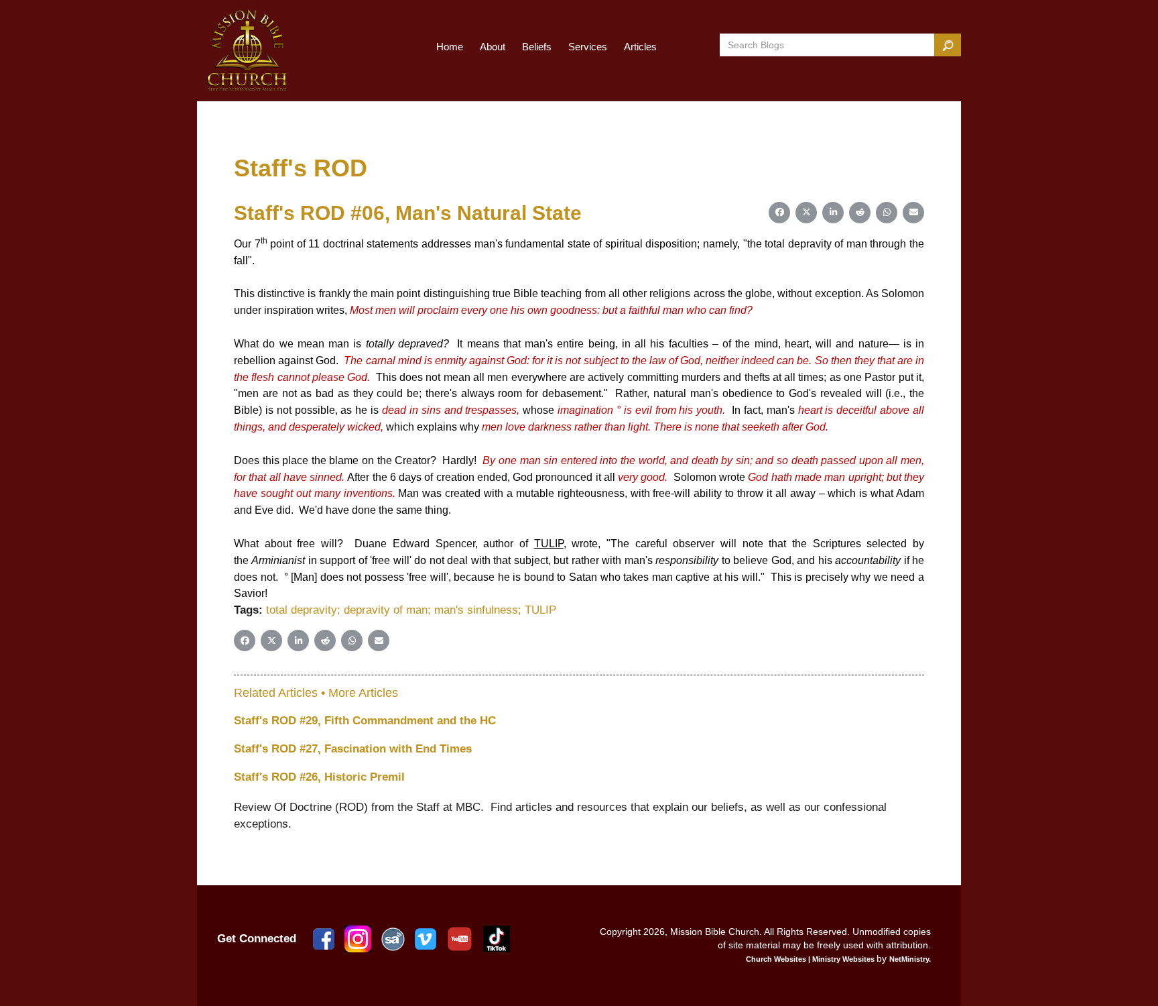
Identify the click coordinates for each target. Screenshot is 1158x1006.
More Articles (363, 693)
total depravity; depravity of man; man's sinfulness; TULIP (411, 609)
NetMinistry (909, 959)
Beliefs (537, 47)
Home (449, 47)
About (492, 47)
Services (587, 47)
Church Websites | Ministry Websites (811, 959)
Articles (640, 47)
